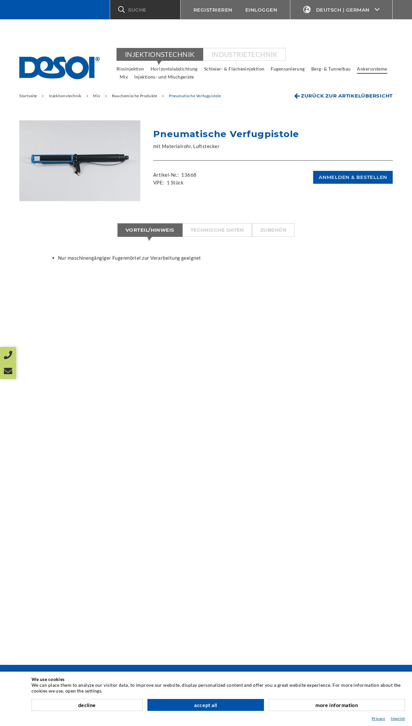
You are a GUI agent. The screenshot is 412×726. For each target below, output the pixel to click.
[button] (145, 9)
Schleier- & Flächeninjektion (234, 68)
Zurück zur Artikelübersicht (347, 96)
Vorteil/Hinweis (150, 230)
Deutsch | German (343, 10)
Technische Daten (217, 230)
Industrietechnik (244, 54)
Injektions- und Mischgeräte (164, 76)
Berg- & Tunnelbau (331, 68)
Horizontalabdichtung (174, 68)
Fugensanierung (287, 68)
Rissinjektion (130, 68)
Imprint (398, 718)
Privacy (378, 718)
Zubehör (273, 230)
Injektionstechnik (160, 54)
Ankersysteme (372, 68)
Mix (124, 76)
